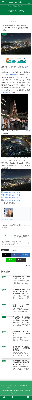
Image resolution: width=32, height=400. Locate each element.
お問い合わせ (23, 385)
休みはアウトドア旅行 (16, 2)
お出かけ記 (6, 250)
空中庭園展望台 (12, 75)
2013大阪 (14, 250)
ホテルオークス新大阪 (7, 219)
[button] (21, 260)
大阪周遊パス (7, 92)
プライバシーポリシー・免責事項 (8, 386)
